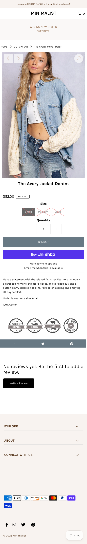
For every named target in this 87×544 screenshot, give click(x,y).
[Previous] (8, 58)
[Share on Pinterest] (71, 343)
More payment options (43, 263)
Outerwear (21, 46)
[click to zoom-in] (78, 58)
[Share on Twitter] (42, 343)
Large (58, 211)
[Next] (18, 58)
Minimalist (43, 13)
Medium (43, 211)
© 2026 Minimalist (14, 535)
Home (4, 46)
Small (28, 211)
